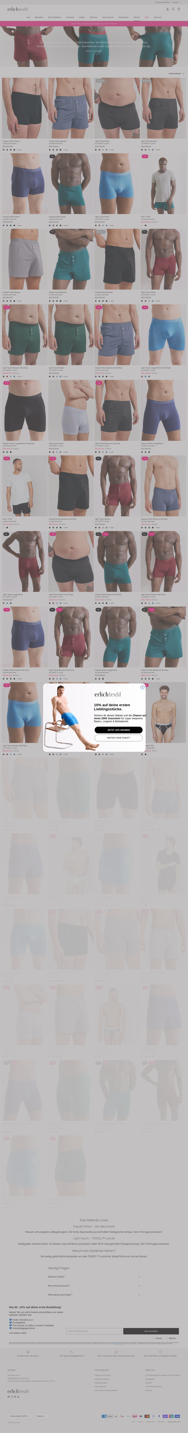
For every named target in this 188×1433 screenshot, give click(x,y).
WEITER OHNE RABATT (118, 738)
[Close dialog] (143, 687)
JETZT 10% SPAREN (118, 730)
